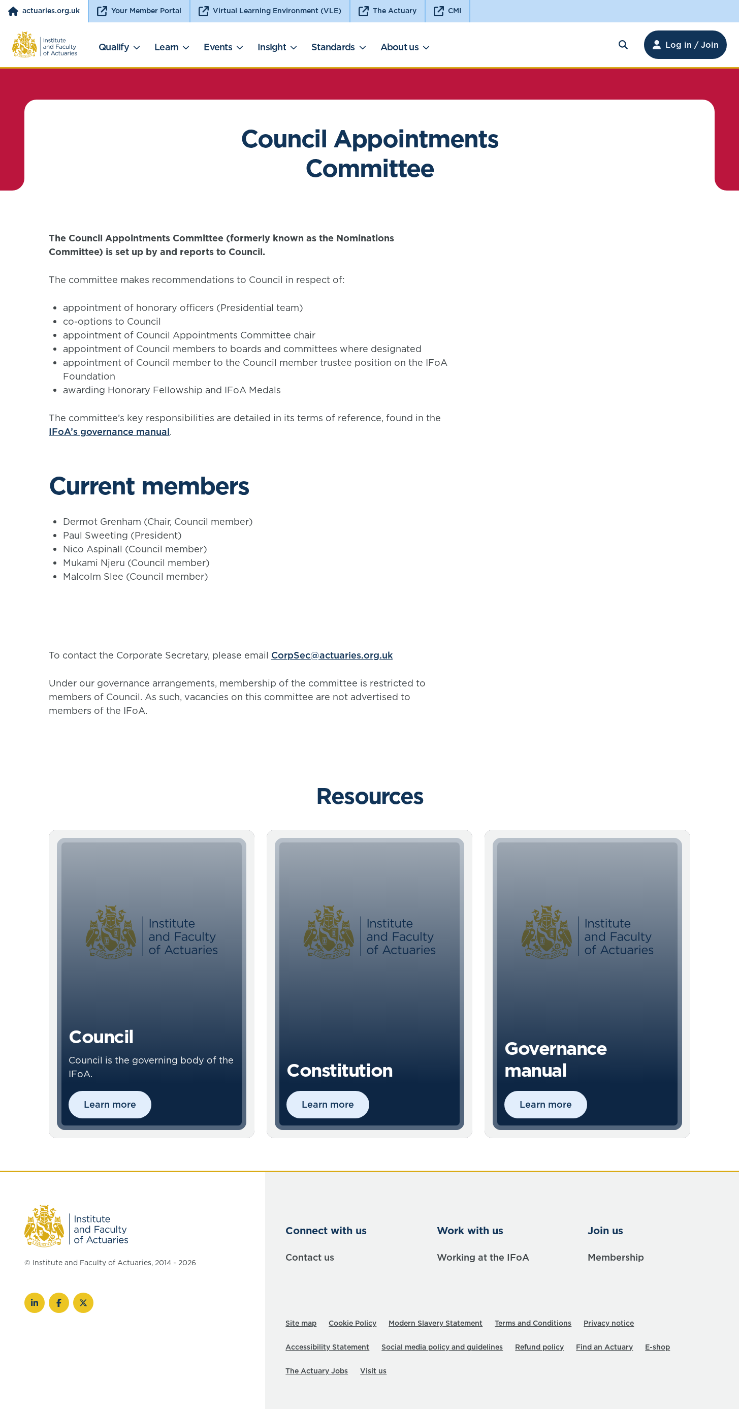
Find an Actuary (604, 1347)
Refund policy (539, 1347)
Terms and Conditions (533, 1323)
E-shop (657, 1347)
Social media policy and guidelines (442, 1347)
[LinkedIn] (34, 1303)
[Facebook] (59, 1303)
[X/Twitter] (83, 1303)
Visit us (373, 1371)
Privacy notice (609, 1323)
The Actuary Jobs (316, 1371)
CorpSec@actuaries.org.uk (332, 655)
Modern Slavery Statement (436, 1323)
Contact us (309, 1257)
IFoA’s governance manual (109, 431)
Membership (616, 1257)
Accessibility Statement (327, 1347)
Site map (300, 1323)
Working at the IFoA (483, 1257)
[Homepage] (44, 45)
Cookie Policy (352, 1323)
